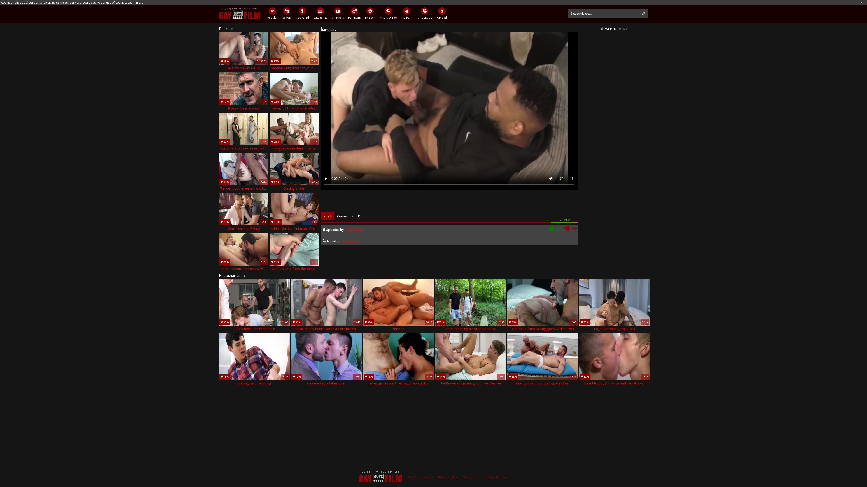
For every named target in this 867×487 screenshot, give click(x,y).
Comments (345, 216)
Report (363, 216)
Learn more (135, 2)
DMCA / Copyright (420, 477)
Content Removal (495, 477)
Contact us (470, 477)
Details (327, 216)
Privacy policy (448, 477)
